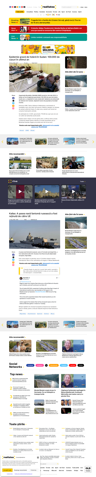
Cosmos (74, 12)
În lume (55, 12)
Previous (1, 140)
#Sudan (32, 130)
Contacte (29, 7)
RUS (86, 7)
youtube (22, 7)
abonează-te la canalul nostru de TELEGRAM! (45, 264)
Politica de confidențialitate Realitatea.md (23, 473)
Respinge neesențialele (20, 470)
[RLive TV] (12, 181)
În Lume (26, 63)
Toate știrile (19, 11)
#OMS (27, 130)
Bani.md (61, 470)
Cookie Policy (10, 473)
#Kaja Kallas (23, 313)
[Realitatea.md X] (15, 7)
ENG (82, 7)
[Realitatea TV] (53, 14)
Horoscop (46, 470)
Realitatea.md (34, 219)
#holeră (22, 130)
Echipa (35, 7)
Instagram (39, 365)
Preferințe (33, 470)
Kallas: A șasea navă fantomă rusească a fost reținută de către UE (33, 215)
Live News (13, 37)
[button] (38, 457)
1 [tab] (46, 206)
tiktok (24, 7)
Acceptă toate (7, 470)
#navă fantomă (31, 313)
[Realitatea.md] (88, 469)
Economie (49, 12)
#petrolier (39, 313)
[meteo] (44, 14)
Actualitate (30, 12)
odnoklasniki (17, 7)
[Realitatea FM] (48, 14)
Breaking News (14, 21)
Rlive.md (54, 470)
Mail (13, 108)
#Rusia (52, 313)
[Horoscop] (38, 14)
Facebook (13, 98)
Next (95, 140)
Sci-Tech (68, 12)
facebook (10, 7)
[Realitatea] (52, 7)
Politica (36, 12)
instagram (13, 7)
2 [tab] (47, 206)
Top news (16, 374)
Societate (42, 12)
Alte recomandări (16, 154)
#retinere (46, 313)
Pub (39, 7)
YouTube (72, 365)
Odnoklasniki (13, 106)
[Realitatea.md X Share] (13, 101)
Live (59, 14)
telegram (20, 7)
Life (59, 12)
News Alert (13, 29)
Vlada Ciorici (34, 63)
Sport (63, 12)
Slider (25, 219)
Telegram (13, 103)
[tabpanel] (20, 195)
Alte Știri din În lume (74, 72)
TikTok (81, 365)
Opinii (79, 12)
